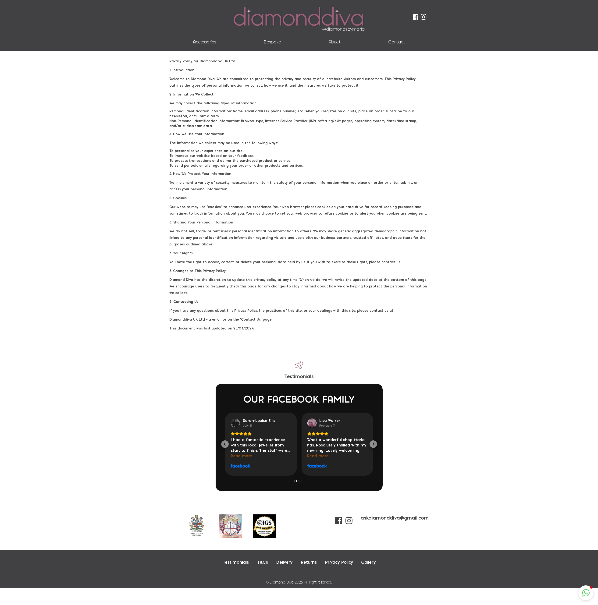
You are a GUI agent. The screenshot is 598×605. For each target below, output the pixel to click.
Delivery (284, 562)
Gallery (368, 562)
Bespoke (272, 42)
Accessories (204, 42)
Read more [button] (241, 455)
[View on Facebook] (235, 423)
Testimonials (236, 562)
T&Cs (262, 562)
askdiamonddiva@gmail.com (395, 518)
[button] (225, 444)
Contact (396, 42)
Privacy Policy (339, 562)
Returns (309, 562)
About (335, 42)
